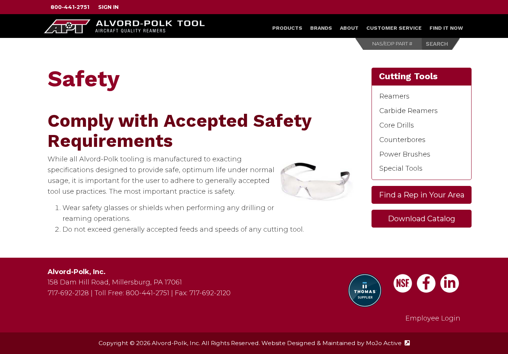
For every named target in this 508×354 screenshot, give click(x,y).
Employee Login (432, 318)
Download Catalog (421, 218)
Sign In (108, 7)
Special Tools (400, 168)
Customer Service (394, 28)
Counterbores (402, 140)
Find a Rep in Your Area (421, 194)
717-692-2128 (68, 293)
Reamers (394, 96)
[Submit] (441, 44)
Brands (321, 28)
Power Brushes (404, 154)
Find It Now (446, 28)
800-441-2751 (70, 7)
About (349, 28)
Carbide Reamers (408, 111)
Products (287, 28)
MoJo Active (388, 343)
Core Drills (396, 125)
